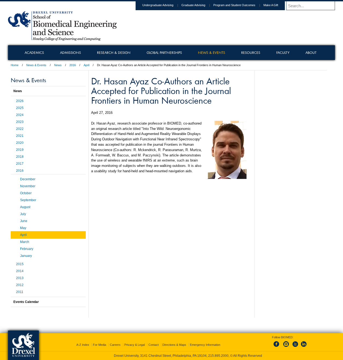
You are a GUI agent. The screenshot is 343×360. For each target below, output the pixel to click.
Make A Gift (270, 5)
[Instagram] (286, 347)
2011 (19, 292)
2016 (72, 65)
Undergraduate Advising (157, 5)
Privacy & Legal (134, 344)
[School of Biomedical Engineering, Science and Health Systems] (62, 39)
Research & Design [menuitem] (114, 52)
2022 (20, 129)
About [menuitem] (310, 52)
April (86, 65)
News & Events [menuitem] (211, 52)
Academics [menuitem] (34, 52)
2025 (20, 108)
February (26, 249)
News (58, 65)
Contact (153, 344)
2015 (20, 264)
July (23, 214)
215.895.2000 (218, 356)
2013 (20, 278)
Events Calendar (26, 302)
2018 (20, 157)
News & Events (36, 65)
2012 (20, 285)
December (27, 179)
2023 (20, 122)
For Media (99, 344)
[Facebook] (277, 347)
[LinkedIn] (304, 347)
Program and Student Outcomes (234, 5)
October (26, 193)
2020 (20, 143)
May (23, 228)
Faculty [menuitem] (282, 52)
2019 (20, 150)
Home (14, 65)
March (24, 242)
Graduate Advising (193, 5)
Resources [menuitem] (250, 52)
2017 (20, 164)
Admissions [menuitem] (70, 52)
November (27, 186)
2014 (20, 271)
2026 (20, 101)
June (23, 221)
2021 (20, 136)
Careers (115, 344)
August (25, 207)
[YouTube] (295, 347)
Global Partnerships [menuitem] (164, 52)
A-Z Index (82, 344)
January (26, 256)
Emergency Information (205, 344)
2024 (20, 115)
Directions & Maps (174, 344)
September (28, 200)
